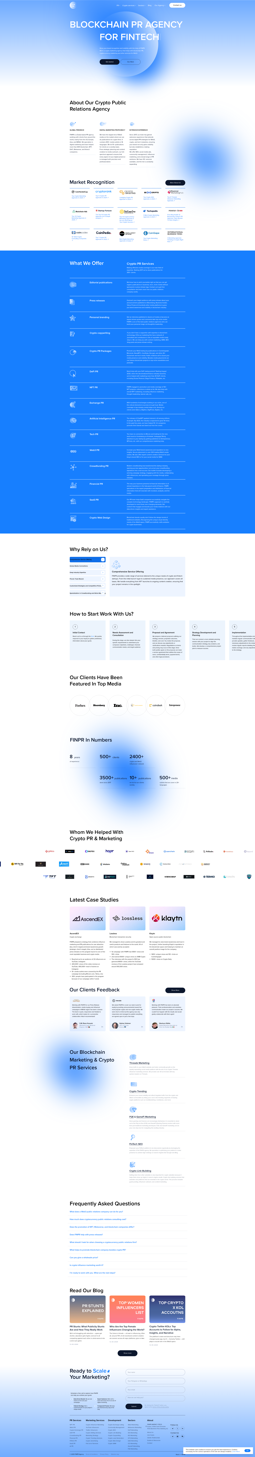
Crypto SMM (112, 1443)
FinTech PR (73, 1441)
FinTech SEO (136, 1144)
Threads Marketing (139, 1063)
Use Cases (150, 1435)
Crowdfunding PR (99, 466)
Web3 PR (94, 450)
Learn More (236, 1452)
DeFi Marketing (133, 1430)
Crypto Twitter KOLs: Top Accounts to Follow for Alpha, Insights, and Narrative (165, 1329)
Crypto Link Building (140, 1170)
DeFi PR (94, 371)
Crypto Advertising (92, 1441)
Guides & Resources (153, 1440)
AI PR (71, 1446)
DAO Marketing (133, 1441)
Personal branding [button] (99, 317)
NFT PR (94, 387)
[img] (177, 1436)
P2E (131, 1116)
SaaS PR (94, 499)
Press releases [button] (97, 300)
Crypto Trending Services (94, 1438)
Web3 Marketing (133, 1425)
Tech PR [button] (94, 434)
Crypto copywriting (100, 333)
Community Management (116, 1427)
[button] (177, 5)
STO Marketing (133, 1438)
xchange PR (97, 402)
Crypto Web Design (100, 517)
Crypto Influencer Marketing (95, 1425)
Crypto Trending (138, 1091)
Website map (115, 1454)
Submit (133, 1406)
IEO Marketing (132, 1435)
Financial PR (96, 483)
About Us (150, 1432)
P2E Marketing (132, 1449)
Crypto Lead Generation (116, 1438)
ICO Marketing (132, 1443)
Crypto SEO (112, 1430)
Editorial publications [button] (101, 282)
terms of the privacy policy (161, 1407)
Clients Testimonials (153, 1438)
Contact (149, 1443)
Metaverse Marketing (134, 1427)
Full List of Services (92, 1443)
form (92, 636)
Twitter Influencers (92, 1430)
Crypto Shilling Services (93, 1433)
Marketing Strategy (92, 1435)
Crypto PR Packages (100, 351)
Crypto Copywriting (114, 1435)
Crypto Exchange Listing (116, 1425)
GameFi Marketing (146, 1116)
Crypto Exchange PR (76, 1430)
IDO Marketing (132, 1433)
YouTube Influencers (92, 1427)
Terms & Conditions (92, 1454)
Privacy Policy (104, 1454)
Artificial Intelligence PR (102, 418)
